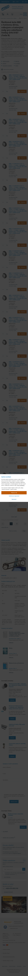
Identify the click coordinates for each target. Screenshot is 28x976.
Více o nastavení (20, 485)
